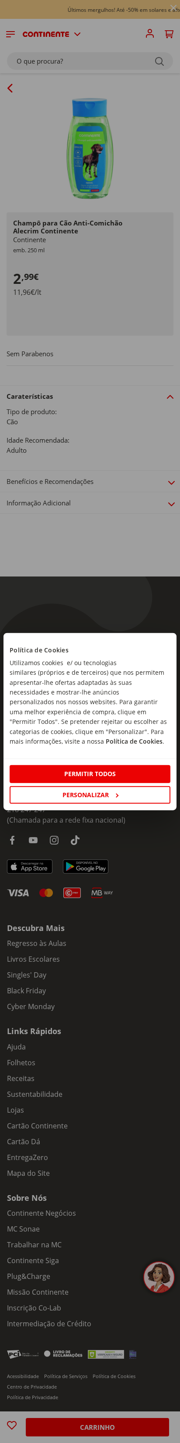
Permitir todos (90, 774)
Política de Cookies (134, 741)
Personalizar (85, 794)
